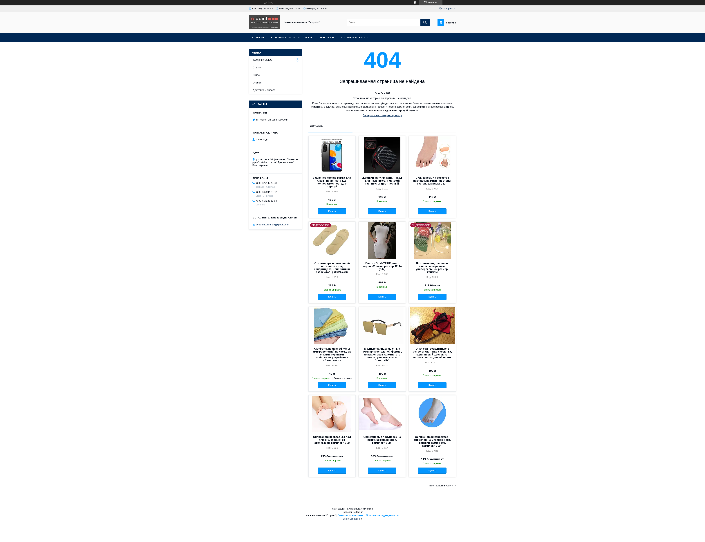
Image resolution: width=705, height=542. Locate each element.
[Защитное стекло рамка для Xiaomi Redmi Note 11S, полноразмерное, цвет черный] (332, 154)
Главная (258, 37)
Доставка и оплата (354, 37)
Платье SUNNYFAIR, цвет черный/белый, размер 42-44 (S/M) (382, 266)
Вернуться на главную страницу (382, 115)
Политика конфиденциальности (382, 515)
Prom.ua (368, 509)
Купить (332, 211)
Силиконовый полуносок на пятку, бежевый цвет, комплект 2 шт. (382, 439)
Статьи (257, 67)
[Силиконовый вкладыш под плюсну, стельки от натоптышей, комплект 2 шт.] (332, 413)
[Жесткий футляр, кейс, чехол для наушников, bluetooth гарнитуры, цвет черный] (382, 154)
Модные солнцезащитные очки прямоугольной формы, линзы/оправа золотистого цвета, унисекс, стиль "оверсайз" (382, 354)
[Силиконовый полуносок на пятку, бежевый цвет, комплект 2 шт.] (382, 413)
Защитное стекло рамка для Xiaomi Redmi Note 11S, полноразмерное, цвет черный (332, 182)
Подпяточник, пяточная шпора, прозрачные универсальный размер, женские (432, 267)
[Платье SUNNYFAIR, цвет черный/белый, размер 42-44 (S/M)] (382, 240)
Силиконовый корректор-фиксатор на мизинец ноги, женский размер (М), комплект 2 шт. (432, 441)
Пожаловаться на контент (351, 515)
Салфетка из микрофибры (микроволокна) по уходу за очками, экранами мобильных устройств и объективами (332, 354)
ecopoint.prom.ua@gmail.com (272, 224)
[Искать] (425, 22)
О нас (309, 37)
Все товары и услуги (441, 485)
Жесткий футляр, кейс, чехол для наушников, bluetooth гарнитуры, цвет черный (382, 180)
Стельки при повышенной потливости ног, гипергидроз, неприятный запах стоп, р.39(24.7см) (332, 267)
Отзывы (257, 82)
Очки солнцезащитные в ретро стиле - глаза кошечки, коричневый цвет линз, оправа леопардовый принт (432, 353)
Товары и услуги (283, 37)
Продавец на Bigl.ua (352, 512)
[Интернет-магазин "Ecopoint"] (264, 28)
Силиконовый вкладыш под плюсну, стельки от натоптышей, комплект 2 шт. (332, 439)
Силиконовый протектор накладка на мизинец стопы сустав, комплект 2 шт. (432, 180)
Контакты (327, 37)
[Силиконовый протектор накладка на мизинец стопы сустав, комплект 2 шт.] (432, 154)
